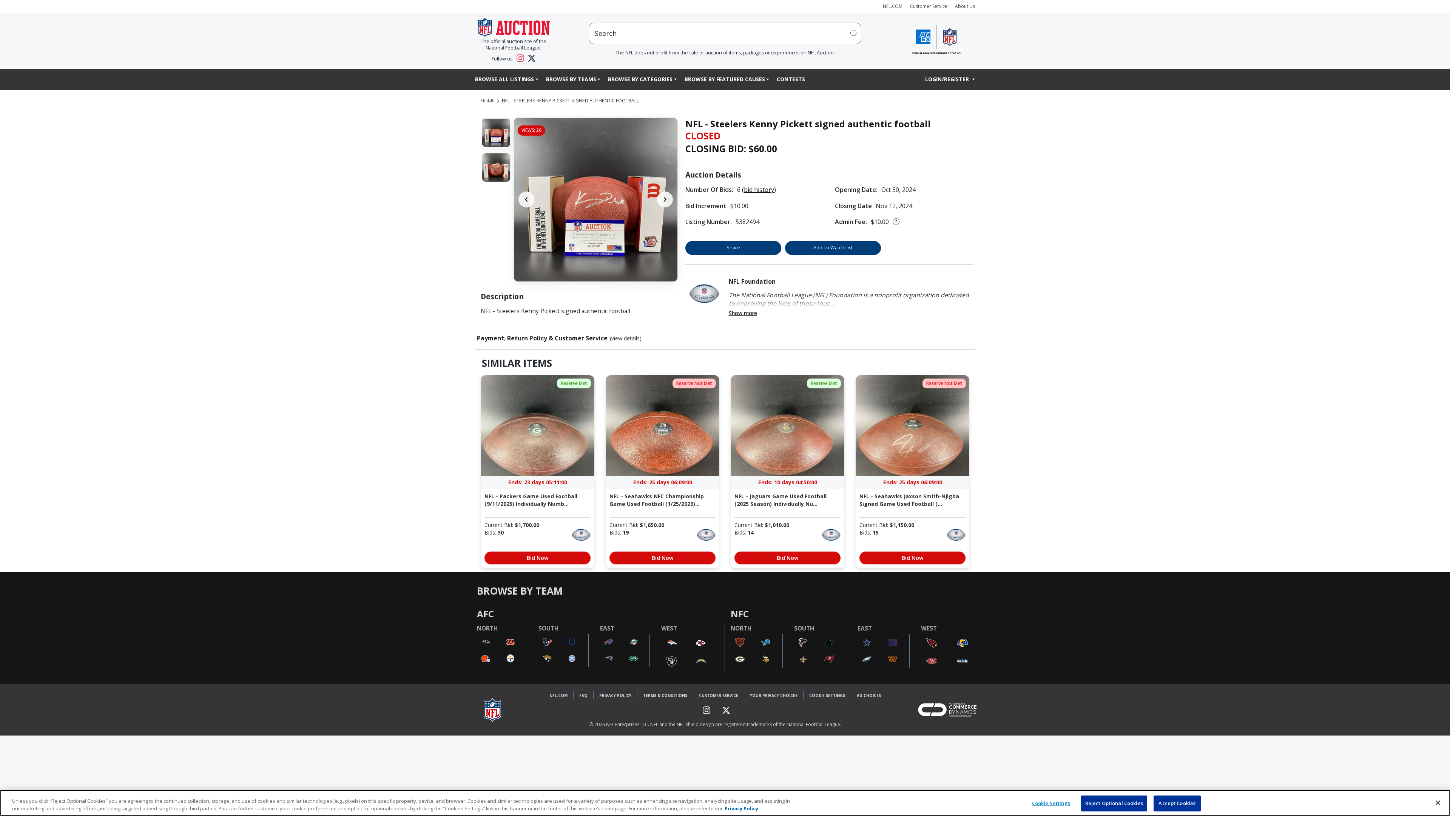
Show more (743, 313)
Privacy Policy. (742, 808)
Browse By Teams (571, 79)
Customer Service (928, 6)
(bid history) (759, 189)
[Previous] (526, 199)
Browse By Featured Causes (725, 79)
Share (733, 247)
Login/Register (947, 79)
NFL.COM (892, 6)
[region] (725, 803)
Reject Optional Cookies (1114, 803)
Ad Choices (869, 695)
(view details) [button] (626, 338)
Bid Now (537, 557)
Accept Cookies (1176, 803)
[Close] (1438, 802)
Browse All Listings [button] (504, 79)
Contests (791, 79)
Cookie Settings (827, 695)
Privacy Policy (615, 695)
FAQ (583, 695)
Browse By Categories (640, 79)
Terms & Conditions (665, 695)
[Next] (665, 199)
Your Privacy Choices (774, 695)
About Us (965, 6)
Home (488, 100)
